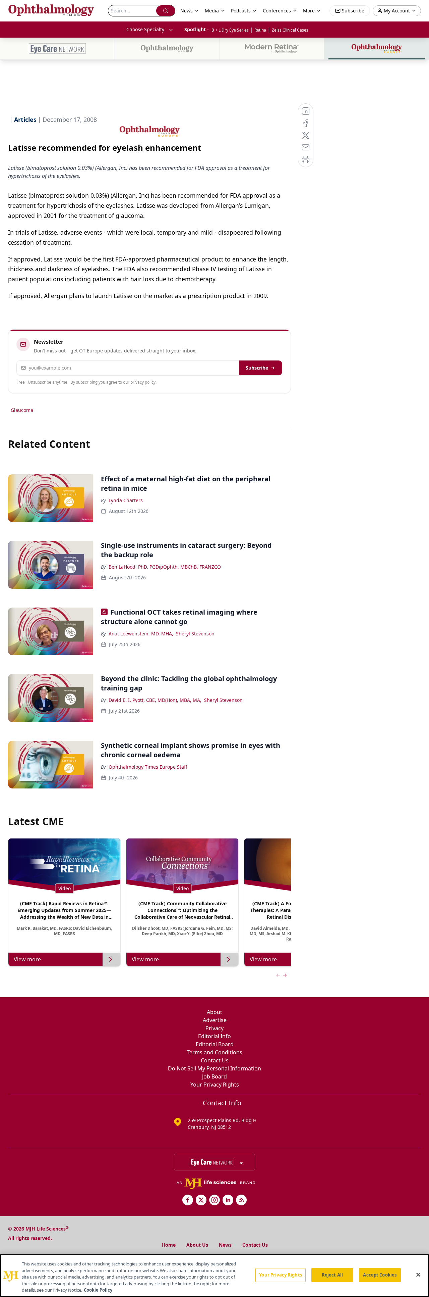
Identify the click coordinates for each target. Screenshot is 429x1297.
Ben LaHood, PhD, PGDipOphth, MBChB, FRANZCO (165, 567)
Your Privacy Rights (214, 1084)
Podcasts (241, 10)
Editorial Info (214, 1036)
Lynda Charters (126, 500)
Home (169, 1245)
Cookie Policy (98, 1290)
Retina (260, 30)
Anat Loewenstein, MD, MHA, (141, 633)
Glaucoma (22, 410)
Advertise (215, 1020)
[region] (214, 1275)
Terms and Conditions (214, 1052)
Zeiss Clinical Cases (290, 30)
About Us (197, 1245)
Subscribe (257, 368)
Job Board (214, 1076)
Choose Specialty (145, 29)
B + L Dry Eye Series (230, 30)
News (225, 1245)
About (214, 1012)
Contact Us (215, 1060)
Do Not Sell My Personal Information (214, 1068)
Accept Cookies (379, 1275)
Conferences (277, 10)
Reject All (332, 1275)
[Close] (418, 1274)
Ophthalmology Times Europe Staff (148, 767)
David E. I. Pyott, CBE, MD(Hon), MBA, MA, (155, 700)
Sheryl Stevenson (195, 633)
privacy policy (143, 382)
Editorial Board (215, 1044)
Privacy (214, 1028)
